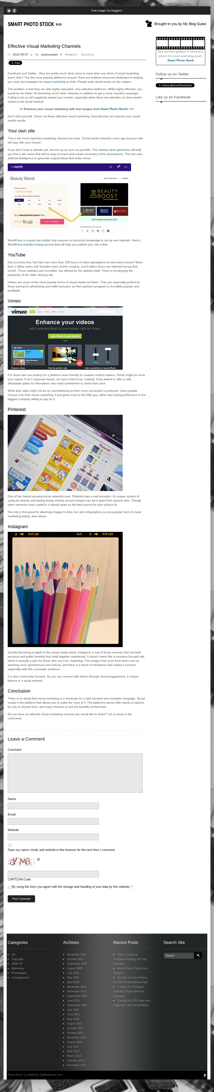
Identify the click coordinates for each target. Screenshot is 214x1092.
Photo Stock (15, 1074)
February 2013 (75, 1060)
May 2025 (73, 977)
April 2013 (73, 1051)
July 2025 (73, 972)
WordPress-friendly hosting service (31, 244)
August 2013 (74, 1042)
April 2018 (73, 1019)
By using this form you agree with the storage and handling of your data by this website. (72, 886)
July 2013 (73, 1046)
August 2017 (74, 1023)
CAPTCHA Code (19, 879)
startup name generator (114, 149)
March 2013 (74, 1055)
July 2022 (73, 1009)
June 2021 (73, 1014)
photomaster (49, 54)
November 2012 (76, 1065)
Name (12, 799)
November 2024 (76, 991)
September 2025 (77, 963)
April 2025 (73, 982)
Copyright (17, 959)
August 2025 (74, 968)
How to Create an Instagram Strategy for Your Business (130, 959)
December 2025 (76, 954)
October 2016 (75, 1028)
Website (13, 830)
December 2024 (76, 986)
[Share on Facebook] (14, 10)
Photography (19, 972)
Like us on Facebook (173, 97)
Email (11, 814)
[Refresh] (38, 859)
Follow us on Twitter (172, 74)
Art (13, 954)
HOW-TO (17, 963)
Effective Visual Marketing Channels (44, 46)
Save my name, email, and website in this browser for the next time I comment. (61, 850)
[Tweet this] (9, 10)
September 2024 (77, 996)
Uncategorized (20, 977)
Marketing (87, 54)
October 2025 (75, 959)
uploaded (96, 262)
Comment (14, 749)
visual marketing (54, 81)
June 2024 (73, 1000)
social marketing (128, 73)
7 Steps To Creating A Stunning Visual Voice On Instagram (128, 991)
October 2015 (75, 1032)
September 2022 (77, 1005)
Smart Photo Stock (114, 109)
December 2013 (76, 1037)
